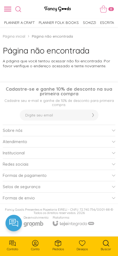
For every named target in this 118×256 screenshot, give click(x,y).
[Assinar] (93, 115)
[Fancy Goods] (57, 9)
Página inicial (14, 36)
